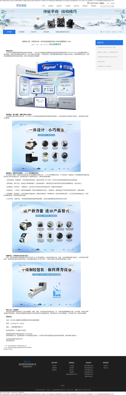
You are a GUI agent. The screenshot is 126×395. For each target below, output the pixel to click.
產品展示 (59, 6)
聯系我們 (93, 6)
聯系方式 (106, 367)
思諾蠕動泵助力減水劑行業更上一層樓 (106, 47)
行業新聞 (21, 32)
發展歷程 (54, 367)
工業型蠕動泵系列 (88, 374)
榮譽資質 (54, 370)
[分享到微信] (58, 44)
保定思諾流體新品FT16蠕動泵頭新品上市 (17, 345)
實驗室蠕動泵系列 (88, 365)
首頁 (43, 6)
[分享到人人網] (56, 44)
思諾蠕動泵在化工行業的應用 (104, 66)
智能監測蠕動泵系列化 (63, 32)
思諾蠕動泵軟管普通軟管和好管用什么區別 (107, 56)
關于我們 (54, 362)
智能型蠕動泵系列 (88, 367)
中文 (108, 3)
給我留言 (106, 365)
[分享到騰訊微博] (54, 44)
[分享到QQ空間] (50, 44)
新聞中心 (108, 32)
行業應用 (67, 6)
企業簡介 (54, 365)
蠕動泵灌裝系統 (89, 376)
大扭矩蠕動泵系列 (88, 370)
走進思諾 (50, 6)
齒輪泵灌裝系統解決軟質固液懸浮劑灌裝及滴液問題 (19, 347)
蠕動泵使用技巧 (101, 61)
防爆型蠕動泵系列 (88, 372)
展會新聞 (46, 32)
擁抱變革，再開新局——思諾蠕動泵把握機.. (108, 52)
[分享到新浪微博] (52, 44)
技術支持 (76, 6)
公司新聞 (9, 32)
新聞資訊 (85, 6)
